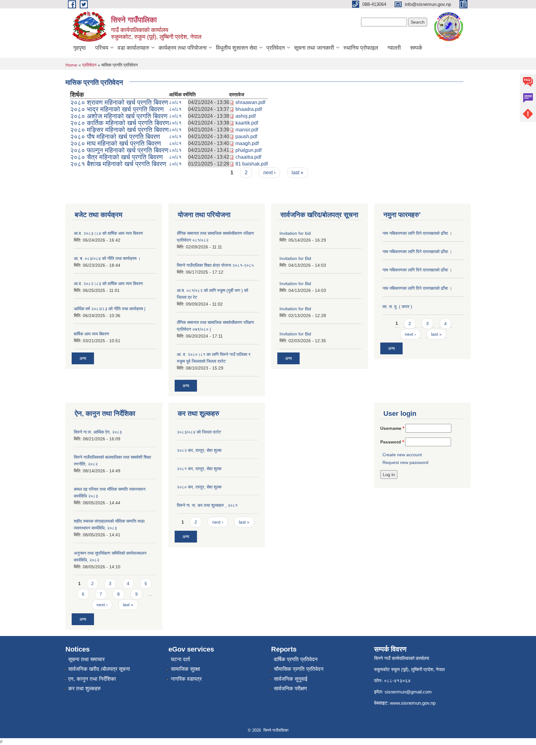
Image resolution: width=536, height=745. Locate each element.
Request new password (405, 462)
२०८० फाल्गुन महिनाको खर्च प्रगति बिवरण (119, 150)
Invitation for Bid (295, 258)
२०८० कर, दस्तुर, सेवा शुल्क (199, 486)
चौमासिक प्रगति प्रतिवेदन (299, 669)
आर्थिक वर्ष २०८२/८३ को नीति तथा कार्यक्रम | (109, 308)
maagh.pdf (247, 143)
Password (392, 441)
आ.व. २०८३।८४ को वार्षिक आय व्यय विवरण (108, 233)
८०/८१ (175, 102)
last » (297, 172)
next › (269, 172)
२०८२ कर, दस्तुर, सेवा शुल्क (199, 450)
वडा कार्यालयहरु (133, 48)
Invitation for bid (295, 233)
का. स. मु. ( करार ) (397, 306)
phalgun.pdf (248, 150)
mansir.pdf (246, 129)
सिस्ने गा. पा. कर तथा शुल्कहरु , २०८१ (207, 505)
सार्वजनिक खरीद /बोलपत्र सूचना (99, 669)
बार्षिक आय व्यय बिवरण (91, 333)
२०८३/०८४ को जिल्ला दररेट (199, 431)
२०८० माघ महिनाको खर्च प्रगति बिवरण (115, 143)
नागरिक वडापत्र (186, 679)
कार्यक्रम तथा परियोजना (183, 48)
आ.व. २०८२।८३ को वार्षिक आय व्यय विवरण (108, 283)
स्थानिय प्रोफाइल (360, 48)
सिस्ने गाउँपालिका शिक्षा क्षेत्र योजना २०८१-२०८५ (215, 265)
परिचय (101, 48)
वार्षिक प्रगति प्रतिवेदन (296, 659)
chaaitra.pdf (248, 157)
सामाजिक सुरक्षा (185, 669)
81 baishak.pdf (251, 163)
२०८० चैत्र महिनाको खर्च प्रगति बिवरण (116, 157)
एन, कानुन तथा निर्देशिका (92, 679)
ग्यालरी (394, 48)
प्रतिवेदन (275, 48)
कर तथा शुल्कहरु (84, 689)
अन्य (82, 358)
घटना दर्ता (180, 659)
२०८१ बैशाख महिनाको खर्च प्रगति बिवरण (118, 163)
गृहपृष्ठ (79, 48)
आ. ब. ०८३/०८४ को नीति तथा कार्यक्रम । (107, 258)
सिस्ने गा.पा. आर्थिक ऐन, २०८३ (98, 431)
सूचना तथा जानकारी (314, 48)
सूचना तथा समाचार (86, 659)
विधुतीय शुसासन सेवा (236, 48)
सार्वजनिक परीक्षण (290, 689)
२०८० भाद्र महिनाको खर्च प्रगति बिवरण (117, 109)
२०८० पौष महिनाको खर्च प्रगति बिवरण (115, 136)
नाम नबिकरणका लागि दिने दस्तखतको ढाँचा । (417, 233)
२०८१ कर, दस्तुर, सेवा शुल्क (199, 468)
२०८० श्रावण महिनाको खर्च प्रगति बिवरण (119, 102)
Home (71, 64)
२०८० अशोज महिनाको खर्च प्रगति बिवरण (119, 116)
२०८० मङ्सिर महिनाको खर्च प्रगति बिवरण (119, 129)
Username (392, 428)
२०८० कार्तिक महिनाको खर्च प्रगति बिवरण (119, 122)
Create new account (402, 454)
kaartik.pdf (246, 122)
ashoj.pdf (245, 116)
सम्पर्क (416, 48)
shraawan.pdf (250, 102)
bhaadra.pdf (248, 109)
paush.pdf (246, 136)
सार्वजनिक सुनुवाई (290, 679)
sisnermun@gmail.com (408, 691)
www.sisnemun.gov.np (413, 703)
